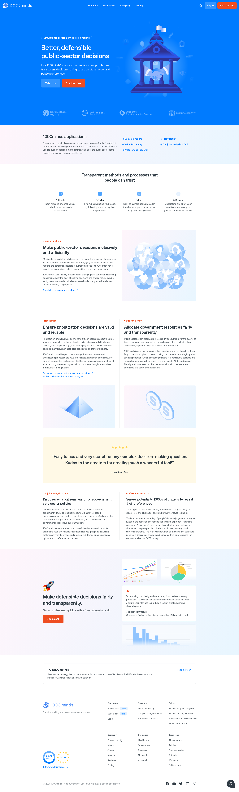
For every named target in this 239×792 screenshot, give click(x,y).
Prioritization (169, 138)
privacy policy (92, 783)
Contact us (112, 740)
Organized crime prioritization (66, 373)
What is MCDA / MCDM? (181, 713)
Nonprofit (142, 755)
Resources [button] (109, 5)
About (110, 745)
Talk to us (50, 83)
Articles (172, 745)
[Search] (200, 5)
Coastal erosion (59, 290)
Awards (111, 755)
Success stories (176, 750)
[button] (92, 5)
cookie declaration (111, 783)
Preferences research (136, 150)
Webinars (173, 760)
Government (144, 745)
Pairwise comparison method (183, 718)
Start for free (227, 5)
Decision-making (133, 138)
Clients (110, 750)
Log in (210, 5)
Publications (175, 765)
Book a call (53, 618)
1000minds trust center (54, 767)
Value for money (133, 144)
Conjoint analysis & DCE (175, 144)
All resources (175, 740)
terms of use (78, 783)
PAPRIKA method (178, 723)
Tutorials (173, 755)
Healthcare (143, 740)
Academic (143, 760)
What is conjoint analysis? (181, 708)
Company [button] (125, 5)
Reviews (111, 760)
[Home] (17, 5)
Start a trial (116, 713)
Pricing (139, 5)
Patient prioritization (61, 376)
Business (142, 750)
